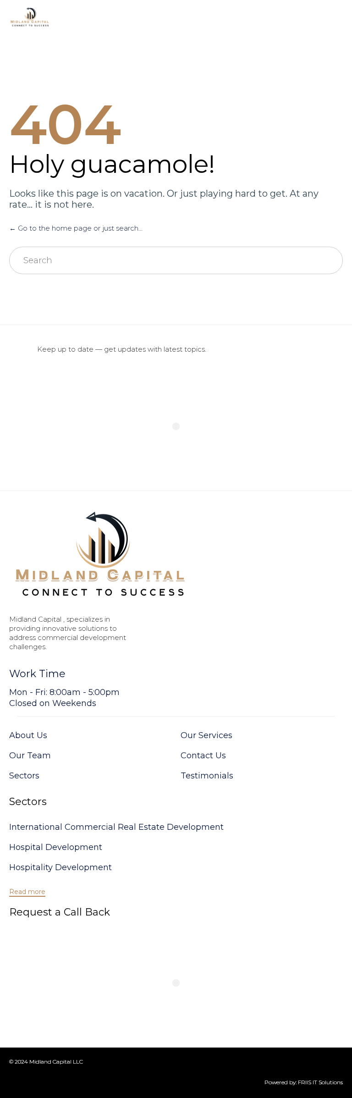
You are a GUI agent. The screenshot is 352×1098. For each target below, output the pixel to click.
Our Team (30, 755)
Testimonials (207, 776)
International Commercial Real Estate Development (116, 827)
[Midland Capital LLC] (30, 17)
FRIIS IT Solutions (320, 1082)
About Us (28, 735)
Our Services (206, 735)
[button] (27, 892)
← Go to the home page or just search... (76, 228)
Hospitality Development (60, 867)
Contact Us (203, 755)
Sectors (24, 776)
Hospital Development (55, 847)
